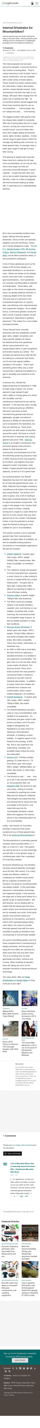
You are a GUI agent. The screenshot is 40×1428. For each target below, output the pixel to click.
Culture (24, 1008)
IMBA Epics (8, 1385)
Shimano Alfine (13, 595)
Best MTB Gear (19, 1385)
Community (6, 1008)
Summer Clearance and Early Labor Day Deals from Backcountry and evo (10, 1251)
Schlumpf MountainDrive (22, 835)
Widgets (7, 1378)
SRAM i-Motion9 (14, 554)
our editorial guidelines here (14, 60)
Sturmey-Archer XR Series (18, 627)
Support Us (25, 1375)
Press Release (26, 1280)
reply (21, 1196)
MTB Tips (5, 1039)
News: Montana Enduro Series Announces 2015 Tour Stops (29, 1015)
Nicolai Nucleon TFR (16, 249)
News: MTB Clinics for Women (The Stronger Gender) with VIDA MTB (10, 1047)
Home (4, 23)
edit (26, 1196)
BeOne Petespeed (18, 252)
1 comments (9, 53)
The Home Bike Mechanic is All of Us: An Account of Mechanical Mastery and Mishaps (29, 1049)
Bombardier (9, 48)
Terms (6, 1395)
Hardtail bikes (26, 1244)
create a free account (23, 1145)
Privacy (11, 1395)
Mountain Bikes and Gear (14, 23)
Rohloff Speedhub (14, 696)
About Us (16, 1375)
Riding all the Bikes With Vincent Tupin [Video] (10, 1013)
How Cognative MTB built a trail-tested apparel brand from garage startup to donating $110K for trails (30, 1289)
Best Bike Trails (29, 1382)
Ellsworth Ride (13, 785)
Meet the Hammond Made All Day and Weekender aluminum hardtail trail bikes (29, 1252)
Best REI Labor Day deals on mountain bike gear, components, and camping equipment (10, 1289)
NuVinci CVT (12, 757)
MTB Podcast (16, 1382)
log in (11, 1145)
